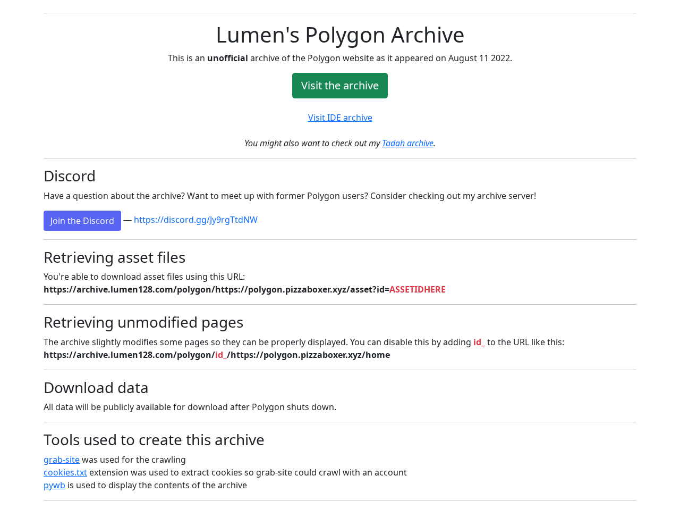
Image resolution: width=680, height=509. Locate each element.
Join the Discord (82, 221)
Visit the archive (340, 85)
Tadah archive (408, 143)
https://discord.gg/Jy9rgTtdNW (196, 220)
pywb (54, 485)
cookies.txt (65, 472)
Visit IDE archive (340, 117)
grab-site (62, 459)
